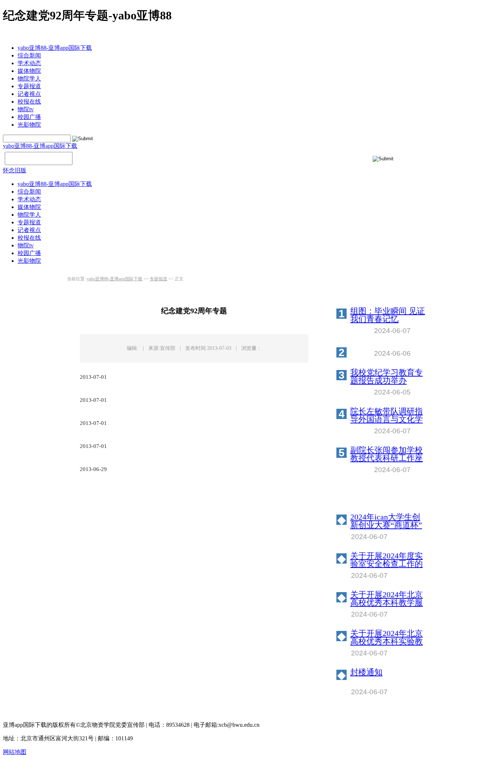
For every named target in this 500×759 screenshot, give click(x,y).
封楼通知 (366, 672)
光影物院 (29, 124)
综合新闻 (29, 55)
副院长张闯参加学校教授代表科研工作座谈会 (386, 454)
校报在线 (29, 101)
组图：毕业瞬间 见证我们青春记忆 (387, 315)
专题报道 (29, 86)
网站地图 (14, 752)
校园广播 (29, 117)
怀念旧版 (14, 170)
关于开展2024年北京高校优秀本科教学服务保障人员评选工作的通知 (386, 599)
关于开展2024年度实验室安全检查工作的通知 (386, 560)
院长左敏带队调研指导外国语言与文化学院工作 (386, 415)
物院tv (26, 109)
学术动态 (29, 63)
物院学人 (29, 78)
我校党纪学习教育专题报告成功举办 (386, 377)
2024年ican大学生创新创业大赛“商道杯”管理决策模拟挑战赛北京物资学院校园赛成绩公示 (386, 521)
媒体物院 (29, 71)
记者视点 (29, 94)
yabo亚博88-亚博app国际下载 (55, 48)
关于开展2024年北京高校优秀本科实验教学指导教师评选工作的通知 (386, 637)
